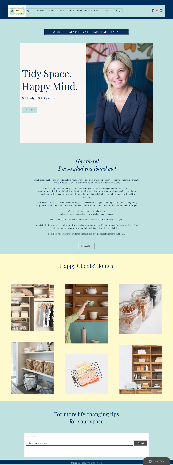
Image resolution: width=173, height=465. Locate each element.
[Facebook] (153, 10)
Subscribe (30, 437)
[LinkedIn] (161, 10)
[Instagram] (157, 10)
